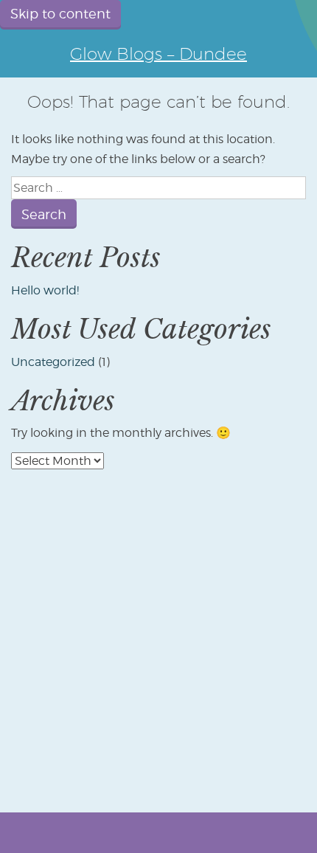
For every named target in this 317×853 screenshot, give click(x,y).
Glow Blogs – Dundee (158, 53)
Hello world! (45, 290)
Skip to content (60, 13)
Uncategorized (53, 362)
